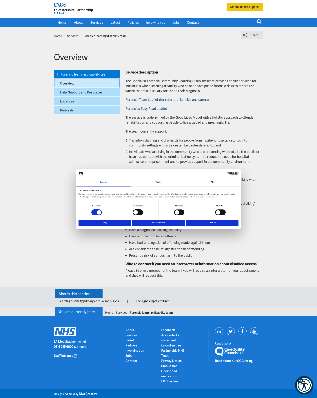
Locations (67, 101)
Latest (115, 22)
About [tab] (213, 182)
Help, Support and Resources (81, 92)
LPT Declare (169, 381)
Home (62, 22)
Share (254, 35)
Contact (193, 22)
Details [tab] (158, 182)
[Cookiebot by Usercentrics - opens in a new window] (222, 173)
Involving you (155, 22)
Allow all (212, 223)
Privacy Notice (171, 360)
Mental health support (244, 7)
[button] (304, 385)
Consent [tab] (103, 182)
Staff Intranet (63, 355)
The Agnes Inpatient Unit (152, 301)
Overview (67, 83)
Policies (133, 22)
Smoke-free (169, 366)
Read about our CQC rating (234, 360)
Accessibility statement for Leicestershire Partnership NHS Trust (173, 345)
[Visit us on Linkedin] (219, 331)
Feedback (168, 330)
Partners (131, 345)
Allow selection (158, 223)
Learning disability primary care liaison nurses (89, 301)
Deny (105, 223)
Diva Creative (88, 393)
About (78, 22)
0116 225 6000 (64, 346)
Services (96, 22)
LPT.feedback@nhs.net (70, 341)
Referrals (67, 110)
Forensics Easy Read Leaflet (146, 108)
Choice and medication (169, 373)
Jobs (176, 22)
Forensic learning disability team (84, 74)
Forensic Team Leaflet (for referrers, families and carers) (167, 99)
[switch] (138, 212)
